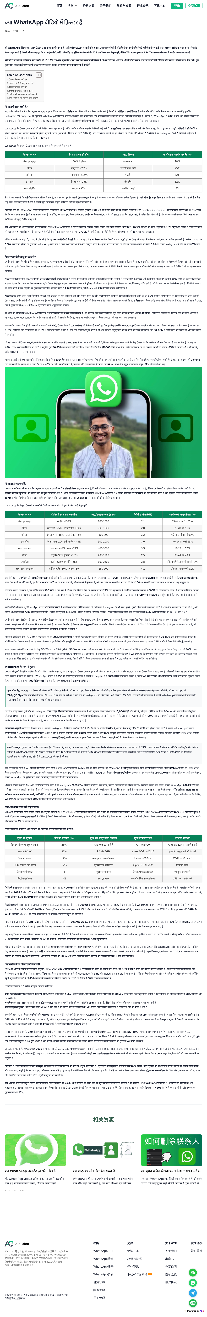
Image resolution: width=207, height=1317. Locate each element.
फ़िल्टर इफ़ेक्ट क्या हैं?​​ (18, 87)
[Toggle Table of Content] (37, 75)
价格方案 (88, 5)
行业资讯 (142, 5)
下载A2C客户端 (139, 1274)
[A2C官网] (17, 5)
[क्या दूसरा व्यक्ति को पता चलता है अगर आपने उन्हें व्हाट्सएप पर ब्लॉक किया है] (171, 1150)
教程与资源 (124, 5)
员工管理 (99, 1298)
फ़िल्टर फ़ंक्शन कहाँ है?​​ (18, 79)
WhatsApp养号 (103, 1266)
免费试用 (194, 5)
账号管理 (99, 1290)
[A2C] (37, 1244)
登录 (177, 5)
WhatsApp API (103, 1251)
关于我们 (105, 5)
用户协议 (171, 1282)
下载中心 (159, 5)
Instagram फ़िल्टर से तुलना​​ (21, 90)
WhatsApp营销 (103, 1258)
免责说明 (171, 1266)
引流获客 (99, 1282)
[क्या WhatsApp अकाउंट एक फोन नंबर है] (35, 1150)
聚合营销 (196, 1251)
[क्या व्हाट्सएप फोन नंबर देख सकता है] (103, 1150)
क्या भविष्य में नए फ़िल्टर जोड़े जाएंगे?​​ (23, 98)
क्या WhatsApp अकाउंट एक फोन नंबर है (30, 1171)
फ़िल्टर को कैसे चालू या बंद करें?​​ (22, 83)
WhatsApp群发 (103, 1274)
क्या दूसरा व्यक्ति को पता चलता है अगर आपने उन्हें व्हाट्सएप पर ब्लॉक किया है (171, 1171)
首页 (59, 5)
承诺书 (169, 1258)
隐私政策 (171, 1274)
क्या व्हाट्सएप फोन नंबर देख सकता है (94, 1171)
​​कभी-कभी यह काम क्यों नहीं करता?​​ (23, 94)
